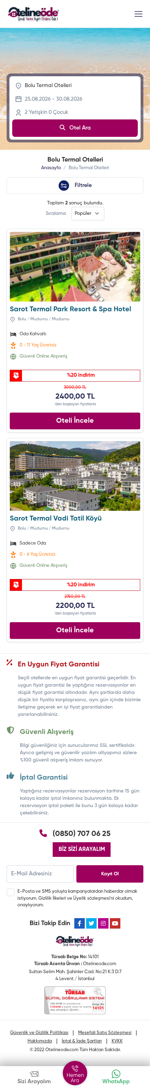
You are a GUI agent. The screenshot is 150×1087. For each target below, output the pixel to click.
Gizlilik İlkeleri (52, 898)
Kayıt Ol (110, 873)
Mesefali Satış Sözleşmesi (105, 1033)
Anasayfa (51, 168)
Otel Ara (79, 128)
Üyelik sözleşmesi (91, 898)
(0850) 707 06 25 (82, 834)
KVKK (117, 1041)
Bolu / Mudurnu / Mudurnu (43, 319)
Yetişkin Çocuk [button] (46, 112)
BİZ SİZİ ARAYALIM (82, 849)
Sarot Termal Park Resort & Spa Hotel (70, 309)
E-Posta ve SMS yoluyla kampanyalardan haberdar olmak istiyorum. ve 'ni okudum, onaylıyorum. (77, 898)
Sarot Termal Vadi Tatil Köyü (56, 518)
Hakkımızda (40, 1041)
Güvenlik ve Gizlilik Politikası (39, 1033)
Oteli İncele (75, 420)
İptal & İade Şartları (82, 1041)
